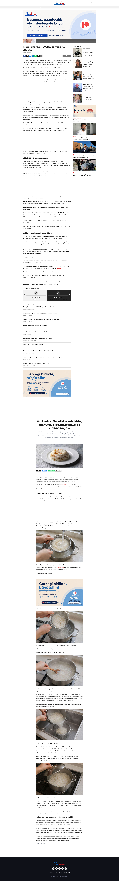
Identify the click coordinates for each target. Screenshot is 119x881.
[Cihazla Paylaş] (38, 56)
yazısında (63, 484)
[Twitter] (27, 56)
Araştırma (34, 7)
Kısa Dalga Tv (72, 7)
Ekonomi (84, 7)
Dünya (78, 7)
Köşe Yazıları (42, 7)
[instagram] (93, 3)
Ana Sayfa (51, 872)
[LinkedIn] (33, 56)
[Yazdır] (41, 56)
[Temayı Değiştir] (25, 2)
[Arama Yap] (27, 2)
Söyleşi (49, 7)
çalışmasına (61, 567)
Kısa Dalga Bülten (63, 7)
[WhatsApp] (35, 56)
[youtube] (91, 3)
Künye (56, 872)
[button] (64, 56)
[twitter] (89, 3)
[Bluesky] (30, 56)
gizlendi (59, 268)
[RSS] (66, 868)
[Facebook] (24, 56)
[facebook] (86, 3)
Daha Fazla (91, 7)
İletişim (60, 872)
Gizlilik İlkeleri (67, 872)
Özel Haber (27, 7)
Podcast (55, 7)
